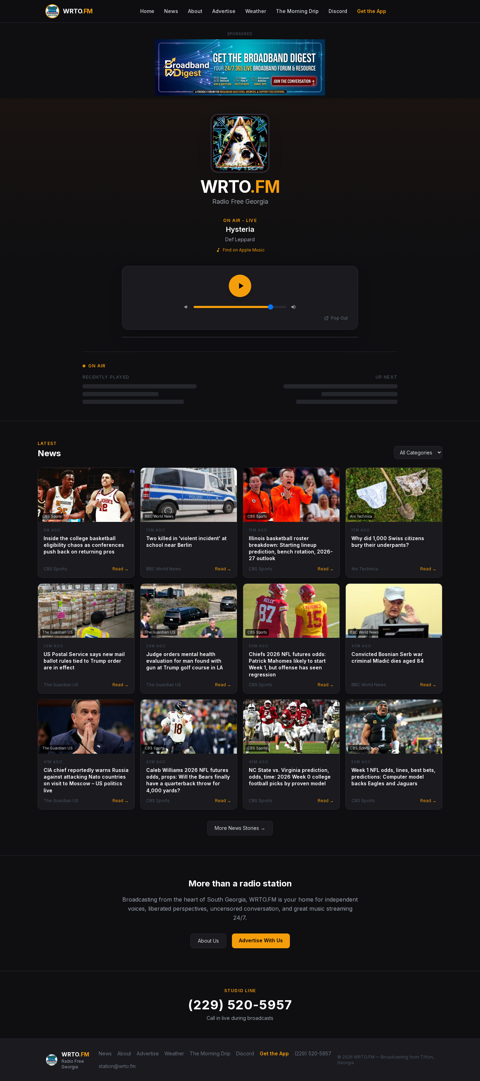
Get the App (371, 11)
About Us (208, 941)
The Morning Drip (297, 11)
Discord (338, 11)
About (195, 11)
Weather (255, 11)
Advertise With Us (261, 940)
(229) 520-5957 (240, 1005)
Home (147, 11)
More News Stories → (240, 828)
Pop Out (339, 318)
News (171, 11)
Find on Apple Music (244, 250)
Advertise (223, 11)
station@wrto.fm (117, 1066)
